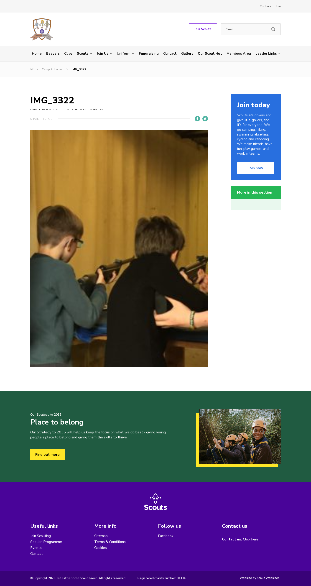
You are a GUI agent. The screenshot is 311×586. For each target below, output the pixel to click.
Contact (170, 53)
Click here (250, 539)
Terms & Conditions (110, 541)
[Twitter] (205, 118)
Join (278, 6)
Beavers (53, 53)
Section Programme (46, 541)
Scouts (83, 53)
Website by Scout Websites (260, 578)
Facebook (165, 535)
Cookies (265, 6)
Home (37, 53)
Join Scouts (202, 29)
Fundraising (149, 53)
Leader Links (266, 53)
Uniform (123, 53)
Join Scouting (40, 535)
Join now (255, 168)
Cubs (68, 53)
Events (36, 547)
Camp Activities (52, 69)
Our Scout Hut (210, 53)
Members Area (239, 53)
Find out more (47, 454)
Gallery (187, 53)
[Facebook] (197, 118)
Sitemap (101, 535)
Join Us (102, 53)
